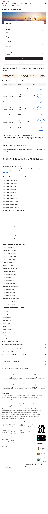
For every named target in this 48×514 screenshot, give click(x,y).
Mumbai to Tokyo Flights (18, 418)
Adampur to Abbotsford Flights (10, 232)
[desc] (4, 70)
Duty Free (4, 3)
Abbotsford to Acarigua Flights (10, 201)
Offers (12, 5)
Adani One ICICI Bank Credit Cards (6, 425)
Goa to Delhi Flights (29, 399)
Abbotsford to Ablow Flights (9, 192)
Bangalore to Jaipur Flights (8, 397)
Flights (21, 3)
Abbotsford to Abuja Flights (9, 195)
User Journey (4, 446)
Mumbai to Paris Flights (8, 278)
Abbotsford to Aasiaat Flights (10, 183)
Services (32, 3)
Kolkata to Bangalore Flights (19, 403)
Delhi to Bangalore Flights (7, 399)
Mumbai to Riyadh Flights (9, 296)
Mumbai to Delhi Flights (26, 395)
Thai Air (5, 335)
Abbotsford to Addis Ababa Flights (11, 207)
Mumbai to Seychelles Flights (8, 416)
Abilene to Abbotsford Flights (10, 223)
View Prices (41, 89)
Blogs (3, 435)
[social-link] (33, 464)
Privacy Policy (14, 466)
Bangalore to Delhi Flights (36, 395)
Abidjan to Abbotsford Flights (10, 220)
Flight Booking (13, 424)
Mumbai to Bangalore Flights (19, 405)
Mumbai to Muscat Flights (9, 293)
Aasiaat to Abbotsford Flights (10, 217)
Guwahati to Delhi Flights (7, 401)
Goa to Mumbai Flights (38, 399)
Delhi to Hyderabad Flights (19, 399)
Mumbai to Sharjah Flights (9, 284)
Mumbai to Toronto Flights (9, 259)
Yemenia (5, 338)
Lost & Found (13, 443)
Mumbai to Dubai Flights (8, 247)
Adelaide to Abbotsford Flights (10, 235)
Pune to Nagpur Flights (7, 407)
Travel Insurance (5, 444)
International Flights (6, 439)
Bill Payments (4, 432)
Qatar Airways (6, 323)
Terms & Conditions (8, 467)
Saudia (4, 326)
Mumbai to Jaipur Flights (31, 405)
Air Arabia (5, 311)
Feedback (30, 426)
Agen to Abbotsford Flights (9, 241)
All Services (13, 445)
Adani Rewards (5, 5)
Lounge (12, 440)
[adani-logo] (5, 1)
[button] (43, 3)
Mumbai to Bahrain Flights (9, 305)
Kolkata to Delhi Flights (30, 403)
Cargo (21, 430)
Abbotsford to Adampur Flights (10, 204)
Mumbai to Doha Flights (8, 290)
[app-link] (41, 436)
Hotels (26, 3)
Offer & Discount (5, 430)
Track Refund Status (32, 429)
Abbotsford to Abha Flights (9, 189)
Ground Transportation (23, 425)
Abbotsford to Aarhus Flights (10, 180)
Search (24, 59)
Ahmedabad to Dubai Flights (10, 250)
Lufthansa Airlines (7, 317)
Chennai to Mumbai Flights (32, 397)
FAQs (29, 431)
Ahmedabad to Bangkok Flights (10, 287)
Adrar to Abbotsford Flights (9, 238)
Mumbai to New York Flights (9, 275)
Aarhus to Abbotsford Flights (10, 214)
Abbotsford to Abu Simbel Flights (11, 198)
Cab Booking (13, 429)
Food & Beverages (13, 3)
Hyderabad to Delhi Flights (18, 401)
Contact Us (30, 424)
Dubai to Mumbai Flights (8, 262)
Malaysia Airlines (7, 320)
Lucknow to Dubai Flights (9, 272)
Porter (12, 438)
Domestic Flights (5, 437)
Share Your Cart (5, 428)
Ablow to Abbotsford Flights (9, 226)
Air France (5, 314)
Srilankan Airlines (7, 332)
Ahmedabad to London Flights (10, 268)
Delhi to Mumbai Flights (15, 395)
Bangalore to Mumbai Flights (20, 397)
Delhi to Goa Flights (6, 395)
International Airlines (6, 442)
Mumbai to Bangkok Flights (9, 253)
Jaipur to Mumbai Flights (7, 403)
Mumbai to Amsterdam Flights (10, 302)
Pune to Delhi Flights (41, 405)
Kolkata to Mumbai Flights (7, 405)
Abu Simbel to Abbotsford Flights (11, 229)
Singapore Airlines (7, 329)
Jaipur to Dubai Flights (8, 265)
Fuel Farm (22, 432)
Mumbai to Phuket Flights (9, 281)
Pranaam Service (14, 436)
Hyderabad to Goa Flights (30, 401)
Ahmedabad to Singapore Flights (11, 299)
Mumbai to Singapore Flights (9, 256)
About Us (30, 435)
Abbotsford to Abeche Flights (10, 186)
